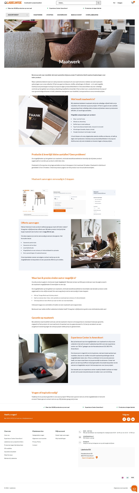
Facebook (124, 419)
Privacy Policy (36, 442)
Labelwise (12, 488)
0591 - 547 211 (87, 431)
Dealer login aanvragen (62, 435)
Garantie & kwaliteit (10, 451)
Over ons (7, 435)
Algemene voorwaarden (39, 438)
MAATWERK (38, 15)
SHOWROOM (62, 15)
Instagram (128, 419)
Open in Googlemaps (88, 458)
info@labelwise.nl (88, 436)
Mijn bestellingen (61, 438)
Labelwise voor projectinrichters (13, 442)
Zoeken (98, 3)
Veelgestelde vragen (38, 435)
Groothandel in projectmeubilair (33, 3)
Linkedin (133, 419)
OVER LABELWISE (92, 15)
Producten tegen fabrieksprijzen (13, 445)
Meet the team (8, 455)
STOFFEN (50, 15)
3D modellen (8, 448)
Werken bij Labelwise (10, 458)
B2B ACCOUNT (76, 15)
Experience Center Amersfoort (13, 438)
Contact (34, 445)
